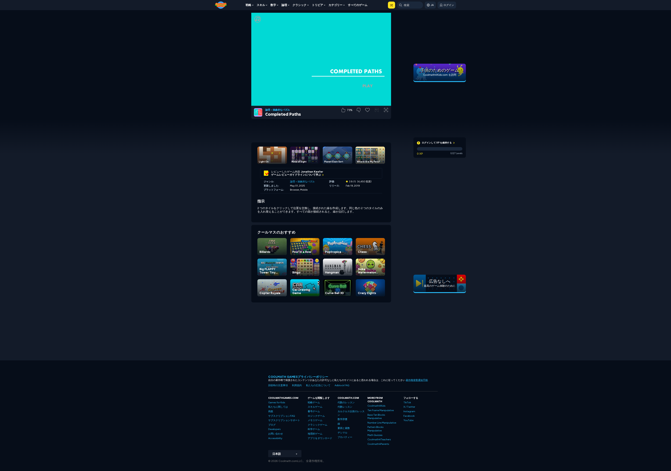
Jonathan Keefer (312, 171)
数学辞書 (342, 419)
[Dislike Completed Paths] (358, 110)
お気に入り (367, 115)
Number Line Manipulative (381, 422)
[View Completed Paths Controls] (377, 110)
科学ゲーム (314, 429)
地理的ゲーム (315, 433)
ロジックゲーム (316, 415)
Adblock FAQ (342, 385)
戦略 (248, 5)
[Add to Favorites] (367, 109)
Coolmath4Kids (376, 405)
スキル (261, 5)
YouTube (408, 420)
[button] (391, 5)
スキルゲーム (315, 406)
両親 (270, 411)
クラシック (299, 5)
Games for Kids (276, 402)
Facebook (409, 415)
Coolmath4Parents (378, 444)
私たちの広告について (318, 385)
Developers (274, 429)
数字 (273, 5)
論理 (284, 5)
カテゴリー (335, 5)
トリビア (317, 5)
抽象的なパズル (281, 110)
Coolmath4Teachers (379, 439)
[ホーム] (221, 4)
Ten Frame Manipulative (380, 410)
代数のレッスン (346, 402)
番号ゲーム (314, 411)
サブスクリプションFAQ (281, 415)
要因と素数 (344, 428)
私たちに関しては (278, 406)
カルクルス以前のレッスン (351, 413)
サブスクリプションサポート (284, 420)
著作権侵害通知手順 (417, 380)
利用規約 (297, 385)
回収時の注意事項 (278, 385)
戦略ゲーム (314, 402)
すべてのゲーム (357, 5)
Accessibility (275, 438)
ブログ (272, 424)
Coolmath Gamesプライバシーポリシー (298, 377)
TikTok (407, 402)
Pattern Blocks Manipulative (375, 429)
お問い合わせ (275, 433)
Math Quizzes (375, 435)
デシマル (342, 432)
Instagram (409, 411)
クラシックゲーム (317, 424)
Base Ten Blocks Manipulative (376, 416)
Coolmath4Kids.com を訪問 (439, 74)
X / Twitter (409, 406)
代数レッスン (345, 406)
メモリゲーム (315, 420)
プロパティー (345, 437)
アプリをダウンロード (320, 438)
